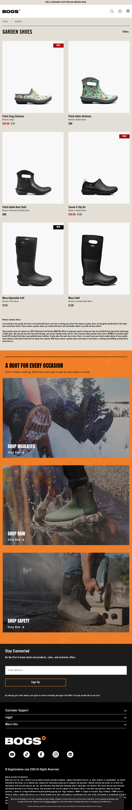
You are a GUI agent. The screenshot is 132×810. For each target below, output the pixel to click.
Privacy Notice (51, 802)
